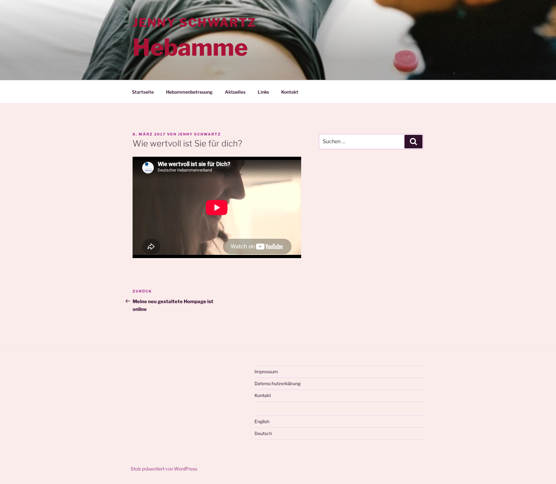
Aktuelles (235, 92)
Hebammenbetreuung (189, 92)
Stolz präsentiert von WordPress (164, 468)
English (262, 421)
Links (263, 92)
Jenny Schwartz (194, 22)
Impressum (266, 371)
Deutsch (263, 433)
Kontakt (289, 92)
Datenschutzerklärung (278, 383)
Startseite (143, 92)
